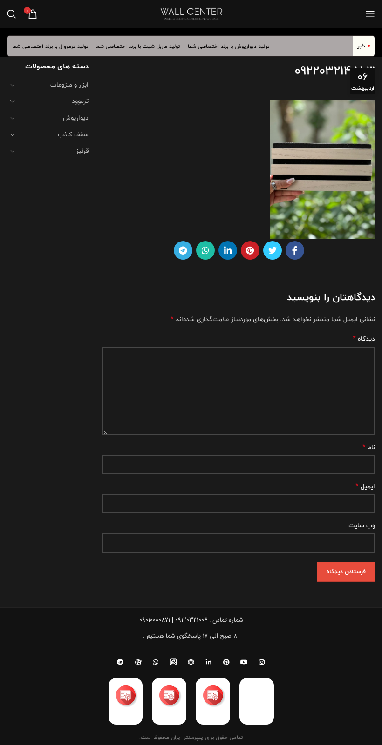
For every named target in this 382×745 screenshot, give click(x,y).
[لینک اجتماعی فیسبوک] (295, 250)
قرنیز (82, 150)
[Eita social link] (173, 662)
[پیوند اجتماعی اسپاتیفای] (191, 662)
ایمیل (365, 486)
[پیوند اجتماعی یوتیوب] (244, 662)
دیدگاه (364, 339)
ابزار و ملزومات (69, 84)
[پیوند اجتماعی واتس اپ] (205, 250)
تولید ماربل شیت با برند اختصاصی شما (143, 46)
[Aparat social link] (138, 662)
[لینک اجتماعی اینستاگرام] (262, 662)
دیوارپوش (76, 117)
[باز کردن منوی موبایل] (370, 14)
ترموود (80, 101)
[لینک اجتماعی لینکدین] (227, 250)
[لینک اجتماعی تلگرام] (183, 250)
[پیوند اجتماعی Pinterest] (250, 250)
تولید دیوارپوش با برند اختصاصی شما (234, 46)
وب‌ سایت (361, 525)
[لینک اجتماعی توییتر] (272, 250)
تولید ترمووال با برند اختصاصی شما (55, 46)
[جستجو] (11, 14)
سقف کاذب (73, 134)
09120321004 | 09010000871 (173, 620)
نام (368, 447)
